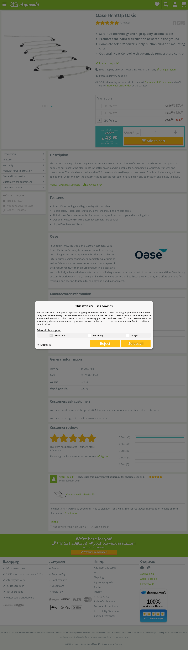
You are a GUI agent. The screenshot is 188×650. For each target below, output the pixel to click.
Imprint (56, 330)
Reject (105, 343)
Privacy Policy (44, 330)
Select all (135, 343)
